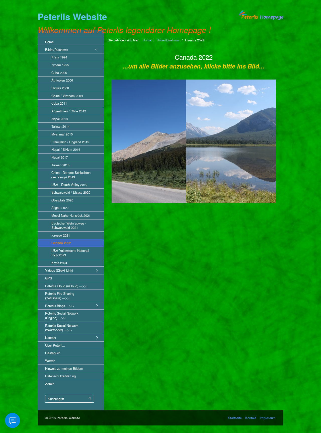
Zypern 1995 (60, 64)
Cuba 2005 (59, 72)
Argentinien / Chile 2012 (68, 111)
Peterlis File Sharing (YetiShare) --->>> (59, 295)
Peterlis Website (72, 16)
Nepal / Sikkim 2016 (65, 149)
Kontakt (50, 337)
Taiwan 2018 (60, 165)
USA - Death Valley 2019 (69, 184)
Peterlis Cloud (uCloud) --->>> (66, 285)
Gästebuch (52, 352)
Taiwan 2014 (60, 126)
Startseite (235, 417)
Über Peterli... (55, 345)
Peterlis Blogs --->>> (59, 305)
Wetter (50, 360)
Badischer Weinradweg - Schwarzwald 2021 (68, 225)
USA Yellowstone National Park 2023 (70, 252)
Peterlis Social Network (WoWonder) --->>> (61, 327)
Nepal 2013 (59, 118)
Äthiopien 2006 (62, 80)
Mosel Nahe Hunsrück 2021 (71, 215)
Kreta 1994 (59, 57)
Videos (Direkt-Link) (59, 270)
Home (49, 41)
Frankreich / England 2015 (70, 141)
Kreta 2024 (59, 262)
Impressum (268, 417)
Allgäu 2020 (59, 207)
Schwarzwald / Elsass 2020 (70, 192)
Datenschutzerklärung (60, 376)
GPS (48, 278)
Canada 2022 (61, 243)
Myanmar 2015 (62, 134)
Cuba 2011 (59, 103)
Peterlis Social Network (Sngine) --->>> (61, 315)
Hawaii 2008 (60, 88)
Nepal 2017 (59, 157)
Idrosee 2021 (60, 235)
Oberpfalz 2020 (62, 200)
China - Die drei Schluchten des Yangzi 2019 (71, 174)
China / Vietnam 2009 (67, 95)
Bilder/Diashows (56, 49)
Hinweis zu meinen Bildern (64, 368)
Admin (49, 383)
